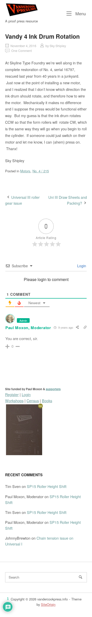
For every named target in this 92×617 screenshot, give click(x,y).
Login (81, 265)
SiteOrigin (48, 604)
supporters (53, 389)
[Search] (80, 577)
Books (47, 400)
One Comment (21, 50)
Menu (80, 13)
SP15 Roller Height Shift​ (46, 486)
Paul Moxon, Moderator (28, 327)
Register (12, 394)
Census (33, 400)
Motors (25, 171)
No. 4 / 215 (40, 171)
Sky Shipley (58, 46)
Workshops (14, 400)
